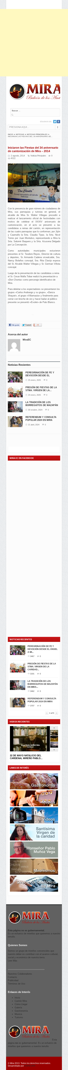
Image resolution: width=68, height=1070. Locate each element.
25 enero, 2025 (34, 380)
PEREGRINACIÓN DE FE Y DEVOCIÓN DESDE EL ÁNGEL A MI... (43, 649)
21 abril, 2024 (33, 425)
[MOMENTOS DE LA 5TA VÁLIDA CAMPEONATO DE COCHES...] (54, 741)
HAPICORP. (30, 1066)
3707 (32, 706)
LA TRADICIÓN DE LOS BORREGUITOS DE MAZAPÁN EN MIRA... (43, 684)
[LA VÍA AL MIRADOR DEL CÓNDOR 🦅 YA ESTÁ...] (54, 747)
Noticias (20, 134)
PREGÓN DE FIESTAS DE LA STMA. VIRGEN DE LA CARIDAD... (42, 666)
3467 (32, 656)
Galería (18, 1007)
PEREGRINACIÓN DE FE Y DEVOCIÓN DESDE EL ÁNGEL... (39, 375)
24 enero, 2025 (34, 395)
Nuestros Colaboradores (20, 974)
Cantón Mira (21, 1001)
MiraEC (27, 339)
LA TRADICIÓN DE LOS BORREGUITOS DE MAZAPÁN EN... (41, 405)
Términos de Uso (16, 983)
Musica (18, 1014)
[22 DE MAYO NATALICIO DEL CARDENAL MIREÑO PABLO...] (54, 734)
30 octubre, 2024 (35, 410)
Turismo (19, 1017)
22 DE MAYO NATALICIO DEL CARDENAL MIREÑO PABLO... (26, 757)
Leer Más (12, 960)
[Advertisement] (34, 42)
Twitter (54, 121)
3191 (32, 674)
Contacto (12, 977)
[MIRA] (36, 92)
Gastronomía (21, 1011)
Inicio (10, 134)
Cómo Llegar (21, 1004)
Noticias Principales (37, 134)
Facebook (58, 121)
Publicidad (13, 980)
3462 (32, 691)
